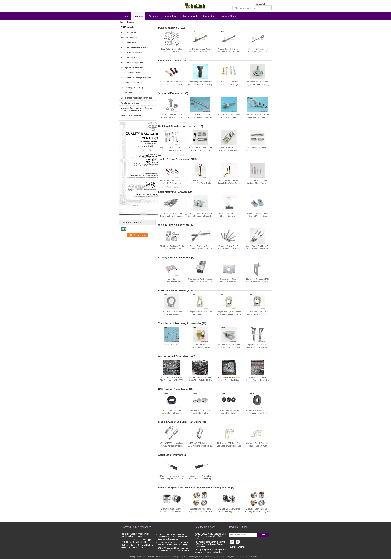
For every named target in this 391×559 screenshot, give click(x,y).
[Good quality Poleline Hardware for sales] (154, 169)
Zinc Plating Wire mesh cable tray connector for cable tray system (257, 84)
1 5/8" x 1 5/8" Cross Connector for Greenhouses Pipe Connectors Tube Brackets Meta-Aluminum (173, 536)
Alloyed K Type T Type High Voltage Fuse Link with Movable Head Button (257, 446)
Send (262, 535)
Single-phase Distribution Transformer (136, 98)
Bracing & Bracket (171, 345)
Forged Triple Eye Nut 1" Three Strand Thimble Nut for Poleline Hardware (258, 314)
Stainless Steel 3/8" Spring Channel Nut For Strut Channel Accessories (258, 216)
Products (138, 16)
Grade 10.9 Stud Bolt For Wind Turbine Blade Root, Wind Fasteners (229, 249)
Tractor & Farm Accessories (132, 52)
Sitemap (242, 547)
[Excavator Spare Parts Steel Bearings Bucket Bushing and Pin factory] (257, 498)
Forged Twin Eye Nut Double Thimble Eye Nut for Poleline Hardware (229, 314)
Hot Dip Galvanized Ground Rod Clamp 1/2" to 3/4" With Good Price (228, 347)
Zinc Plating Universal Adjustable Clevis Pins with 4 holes (258, 183)
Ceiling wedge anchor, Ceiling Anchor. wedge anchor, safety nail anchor (228, 84)
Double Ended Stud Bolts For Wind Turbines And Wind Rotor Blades (257, 249)
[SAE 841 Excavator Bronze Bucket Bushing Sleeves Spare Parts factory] (229, 498)
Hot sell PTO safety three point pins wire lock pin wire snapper (135, 535)
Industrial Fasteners (129, 37)
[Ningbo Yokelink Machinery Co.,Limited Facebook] (238, 543)
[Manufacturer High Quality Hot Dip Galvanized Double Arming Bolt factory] (229, 38)
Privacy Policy (135, 557)
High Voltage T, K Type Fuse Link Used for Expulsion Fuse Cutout (229, 446)
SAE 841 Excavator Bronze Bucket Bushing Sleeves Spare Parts (229, 511)
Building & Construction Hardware (135, 47)
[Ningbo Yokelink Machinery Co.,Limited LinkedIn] (232, 543)
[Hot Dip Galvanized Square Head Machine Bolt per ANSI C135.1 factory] (200, 38)
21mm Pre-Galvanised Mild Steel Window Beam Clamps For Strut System (257, 282)
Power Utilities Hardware (131, 73)
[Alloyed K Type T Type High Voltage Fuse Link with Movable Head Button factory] (257, 433)
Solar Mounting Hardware (131, 58)
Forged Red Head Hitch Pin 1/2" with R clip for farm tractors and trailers (171, 183)
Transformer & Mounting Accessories (136, 78)
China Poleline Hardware (152, 557)
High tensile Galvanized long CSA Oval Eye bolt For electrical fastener (258, 52)
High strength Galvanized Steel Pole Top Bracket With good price (257, 347)
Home (125, 16)
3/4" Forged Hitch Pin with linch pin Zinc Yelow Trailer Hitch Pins (200, 183)
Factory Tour (170, 16)
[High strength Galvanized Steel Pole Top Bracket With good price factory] (257, 334)
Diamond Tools (127, 93)
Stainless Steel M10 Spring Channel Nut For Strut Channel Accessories (229, 216)
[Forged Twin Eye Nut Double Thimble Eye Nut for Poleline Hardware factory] (229, 301)
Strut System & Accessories (132, 68)
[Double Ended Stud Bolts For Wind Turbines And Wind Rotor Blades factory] (257, 236)
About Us (153, 16)
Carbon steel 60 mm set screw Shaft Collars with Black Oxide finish (172, 413)
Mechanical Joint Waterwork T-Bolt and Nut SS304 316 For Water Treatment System (171, 84)
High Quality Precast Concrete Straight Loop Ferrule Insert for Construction (229, 150)
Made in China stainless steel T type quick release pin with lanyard (136, 541)
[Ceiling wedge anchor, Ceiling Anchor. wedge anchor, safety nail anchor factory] (229, 71)
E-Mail (233, 547)
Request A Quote (228, 16)
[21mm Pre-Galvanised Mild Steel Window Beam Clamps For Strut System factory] (257, 268)
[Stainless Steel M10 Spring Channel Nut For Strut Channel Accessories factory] (229, 203)
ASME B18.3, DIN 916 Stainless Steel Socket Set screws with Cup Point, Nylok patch (210, 536)
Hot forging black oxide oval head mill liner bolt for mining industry (200, 84)
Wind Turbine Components (132, 63)
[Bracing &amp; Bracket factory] (171, 334)
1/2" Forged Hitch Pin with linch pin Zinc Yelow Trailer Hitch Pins (229, 183)
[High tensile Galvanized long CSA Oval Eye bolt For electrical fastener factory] (257, 38)
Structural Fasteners (129, 42)
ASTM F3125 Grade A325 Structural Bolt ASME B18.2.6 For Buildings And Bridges (172, 117)
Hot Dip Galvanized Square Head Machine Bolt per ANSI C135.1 (200, 52)
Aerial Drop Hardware (130, 103)
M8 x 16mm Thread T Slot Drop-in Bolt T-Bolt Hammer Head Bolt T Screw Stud (171, 216)
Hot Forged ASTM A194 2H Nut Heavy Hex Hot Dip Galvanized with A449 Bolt (257, 117)
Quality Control (189, 16)
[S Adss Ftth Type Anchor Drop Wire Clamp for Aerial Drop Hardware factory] (171, 465)
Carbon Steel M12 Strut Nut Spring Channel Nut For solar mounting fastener (200, 216)
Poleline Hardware (128, 32)
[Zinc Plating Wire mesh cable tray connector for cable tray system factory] (257, 71)
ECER (257, 557)
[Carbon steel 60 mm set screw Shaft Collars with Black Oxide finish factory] (171, 400)
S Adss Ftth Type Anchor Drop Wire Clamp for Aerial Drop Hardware (171, 479)
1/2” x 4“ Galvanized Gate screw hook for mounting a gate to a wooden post (173, 549)
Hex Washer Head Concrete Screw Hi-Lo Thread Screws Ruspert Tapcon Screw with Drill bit (211, 544)
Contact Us (208, 16)
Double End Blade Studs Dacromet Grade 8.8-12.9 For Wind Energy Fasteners (200, 249)
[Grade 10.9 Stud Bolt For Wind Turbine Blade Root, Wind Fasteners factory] (229, 236)
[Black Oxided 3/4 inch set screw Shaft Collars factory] (229, 400)
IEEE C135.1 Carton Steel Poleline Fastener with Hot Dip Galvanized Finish (172, 52)
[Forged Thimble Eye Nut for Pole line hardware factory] (200, 301)
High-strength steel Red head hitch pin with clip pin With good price (137, 546)
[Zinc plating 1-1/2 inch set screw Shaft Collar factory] (200, 400)
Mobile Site (235, 551)
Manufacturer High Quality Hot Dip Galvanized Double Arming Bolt (228, 52)
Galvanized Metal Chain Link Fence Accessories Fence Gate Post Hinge (173, 543)
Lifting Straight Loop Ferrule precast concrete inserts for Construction (257, 150)
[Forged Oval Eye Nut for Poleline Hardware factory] (171, 301)
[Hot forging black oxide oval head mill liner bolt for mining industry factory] (200, 71)
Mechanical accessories (131, 115)
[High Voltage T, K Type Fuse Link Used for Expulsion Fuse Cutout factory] (229, 433)
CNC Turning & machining (132, 88)
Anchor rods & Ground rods (132, 83)
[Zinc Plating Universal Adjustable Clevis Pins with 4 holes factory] (257, 170)
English (262, 4)
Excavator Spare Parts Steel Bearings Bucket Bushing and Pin (136, 109)
